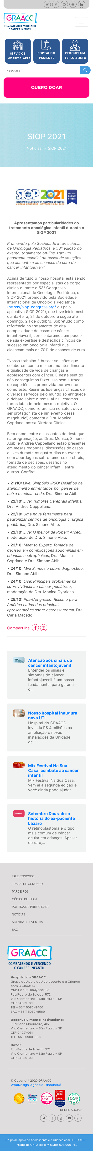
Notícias (34, 148)
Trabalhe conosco (27, 884)
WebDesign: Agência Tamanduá (36, 1085)
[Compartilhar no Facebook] (36, 628)
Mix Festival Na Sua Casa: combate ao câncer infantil (53, 770)
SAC (15, 929)
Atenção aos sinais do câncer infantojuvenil (50, 663)
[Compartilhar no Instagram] (43, 628)
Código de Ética (24, 899)
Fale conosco (23, 876)
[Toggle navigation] (81, 22)
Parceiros (20, 891)
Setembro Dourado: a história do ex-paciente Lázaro (51, 818)
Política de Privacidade (30, 907)
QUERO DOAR (46, 88)
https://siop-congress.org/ (32, 306)
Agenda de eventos (27, 922)
